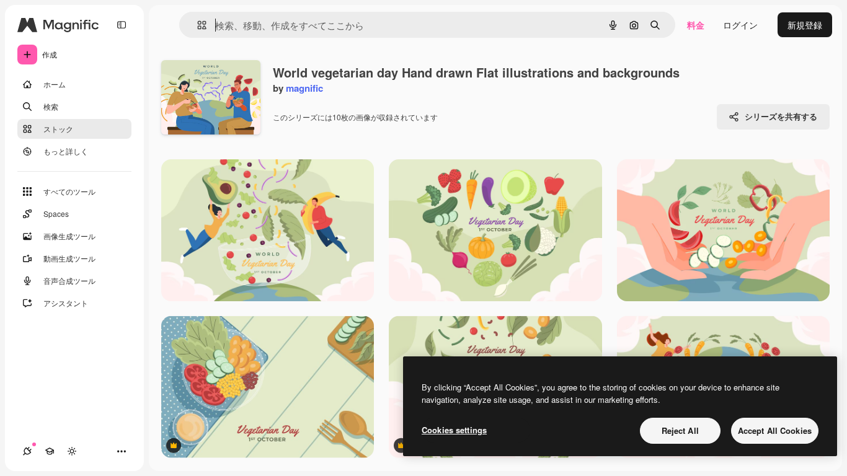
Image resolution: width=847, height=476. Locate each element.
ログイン (740, 25)
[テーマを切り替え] (72, 451)
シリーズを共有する (781, 116)
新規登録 (804, 25)
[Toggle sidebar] (121, 25)
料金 (695, 25)
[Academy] (50, 451)
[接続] (27, 451)
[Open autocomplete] (197, 25)
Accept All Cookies (775, 430)
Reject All (680, 430)
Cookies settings (454, 430)
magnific (304, 88)
